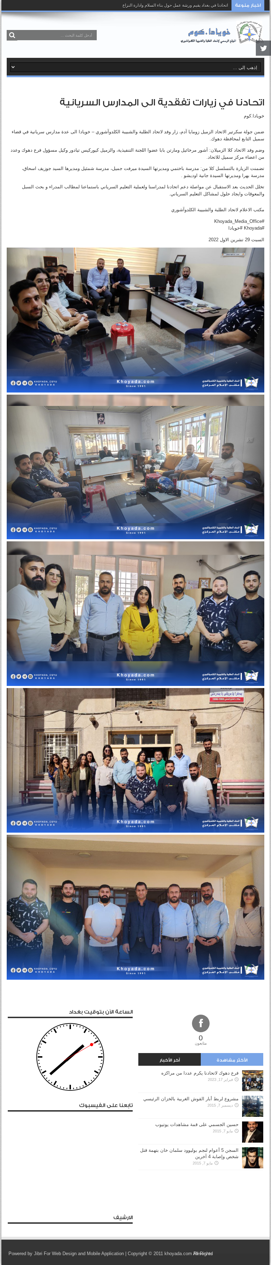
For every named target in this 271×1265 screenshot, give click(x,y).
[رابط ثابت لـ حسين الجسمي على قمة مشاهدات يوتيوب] (252, 1141)
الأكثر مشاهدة (232, 1060)
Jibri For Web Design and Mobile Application (79, 1253)
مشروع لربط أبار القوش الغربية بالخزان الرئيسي (191, 1098)
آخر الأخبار (169, 1060)
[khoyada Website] (222, 40)
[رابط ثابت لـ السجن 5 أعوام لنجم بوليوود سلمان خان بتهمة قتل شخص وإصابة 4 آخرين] (252, 1166)
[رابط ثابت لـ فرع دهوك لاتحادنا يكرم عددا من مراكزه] (252, 1089)
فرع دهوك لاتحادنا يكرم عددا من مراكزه (200, 1073)
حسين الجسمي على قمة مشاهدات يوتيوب (197, 1124)
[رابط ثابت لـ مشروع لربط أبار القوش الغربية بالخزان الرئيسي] (252, 1115)
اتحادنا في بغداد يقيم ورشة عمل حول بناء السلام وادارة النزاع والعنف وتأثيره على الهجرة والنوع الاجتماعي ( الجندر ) (128, 5)
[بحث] (12, 35)
